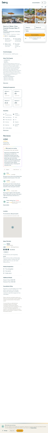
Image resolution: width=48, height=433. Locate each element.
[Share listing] (45, 7)
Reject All (12, 430)
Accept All (20, 430)
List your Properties (36, 2)
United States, (17, 31)
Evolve (10, 52)
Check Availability (35, 34)
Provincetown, (6, 31)
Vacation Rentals (6, 32)
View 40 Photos (41, 21)
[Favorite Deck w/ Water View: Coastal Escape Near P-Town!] (42, 7)
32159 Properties (10, 245)
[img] (9, 144)
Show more (5, 83)
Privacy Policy (33, 427)
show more (5, 197)
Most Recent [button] (16, 169)
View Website (12, 249)
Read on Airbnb (6, 204)
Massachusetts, (12, 31)
